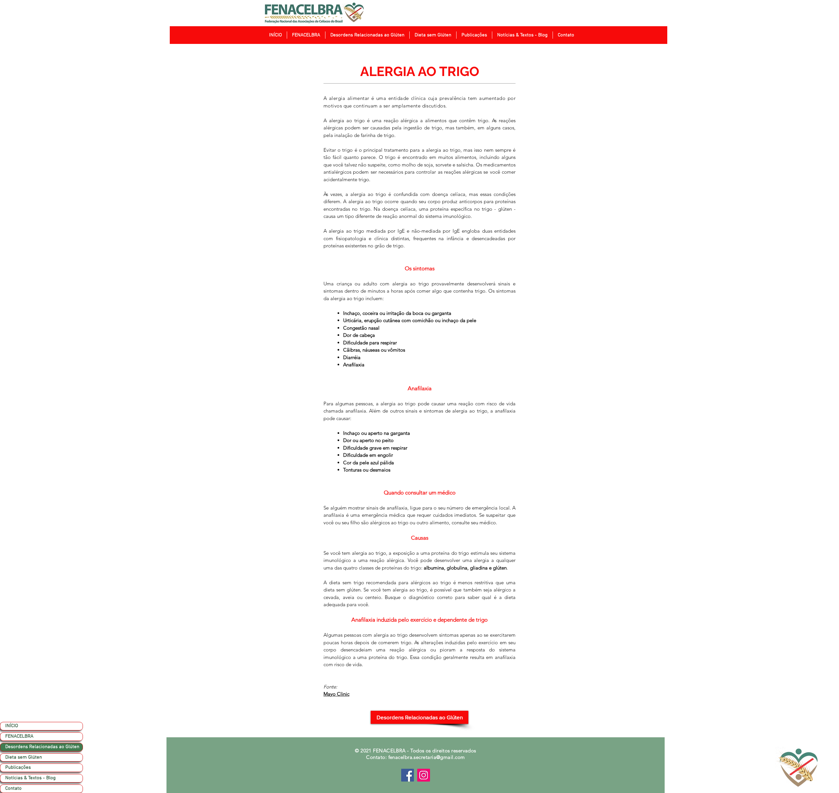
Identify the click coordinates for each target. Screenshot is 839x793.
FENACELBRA (19, 736)
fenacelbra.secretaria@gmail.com (426, 757)
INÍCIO (11, 726)
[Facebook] (407, 775)
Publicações (18, 767)
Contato (13, 788)
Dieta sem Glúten (23, 757)
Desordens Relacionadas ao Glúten (42, 747)
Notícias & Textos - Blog (30, 778)
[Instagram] (423, 775)
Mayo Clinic (336, 694)
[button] (306, 35)
